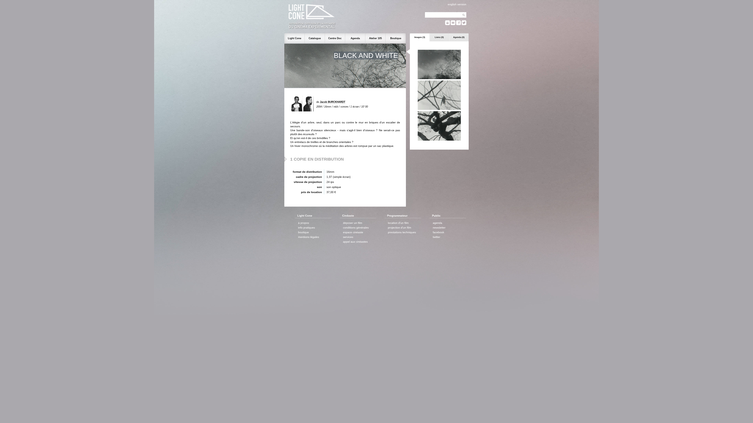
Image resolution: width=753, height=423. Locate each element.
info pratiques (306, 227)
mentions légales (308, 237)
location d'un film (398, 222)
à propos (303, 222)
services (348, 237)
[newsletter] (453, 24)
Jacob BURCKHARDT (332, 101)
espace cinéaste (353, 232)
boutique (303, 232)
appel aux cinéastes (355, 241)
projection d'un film (399, 227)
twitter (436, 237)
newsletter (439, 227)
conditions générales (356, 227)
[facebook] (458, 24)
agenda (437, 222)
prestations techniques (402, 232)
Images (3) (419, 37)
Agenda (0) (459, 37)
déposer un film (352, 222)
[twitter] (464, 24)
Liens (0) (439, 37)
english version (457, 4)
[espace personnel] (447, 24)
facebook (438, 232)
